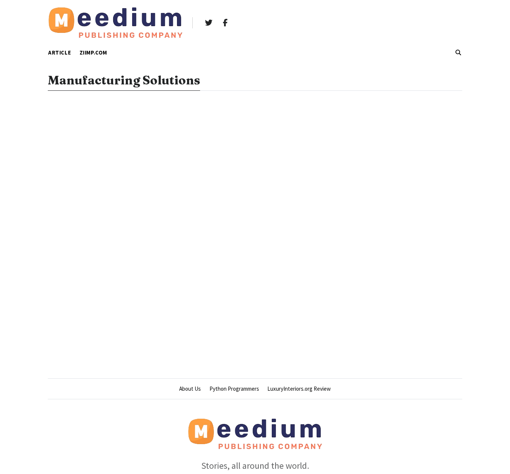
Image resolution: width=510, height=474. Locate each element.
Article (59, 52)
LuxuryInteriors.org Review (299, 388)
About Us (190, 388)
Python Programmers (234, 388)
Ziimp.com (93, 52)
